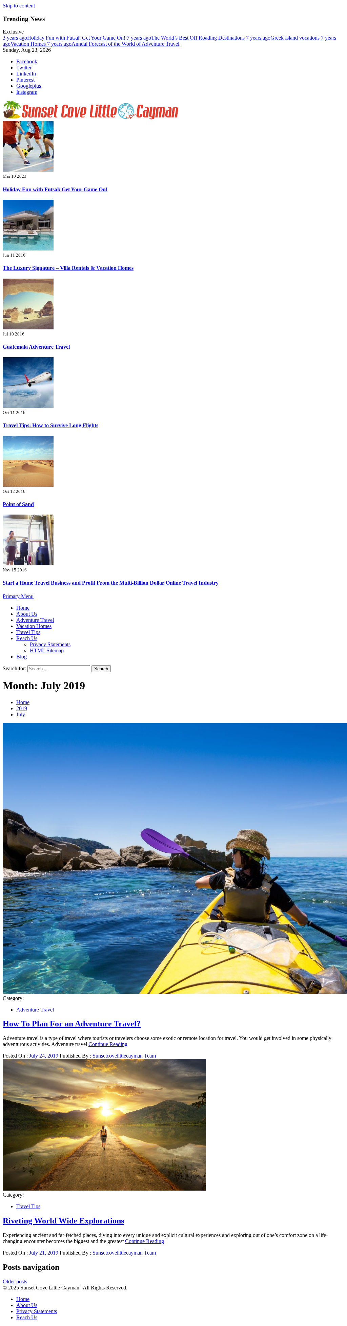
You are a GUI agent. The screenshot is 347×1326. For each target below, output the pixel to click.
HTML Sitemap (47, 650)
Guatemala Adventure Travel (36, 347)
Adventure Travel (35, 620)
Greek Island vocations (283, 38)
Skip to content (19, 5)
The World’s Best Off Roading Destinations (186, 38)
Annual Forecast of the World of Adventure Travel (113, 44)
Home (22, 608)
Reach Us (26, 638)
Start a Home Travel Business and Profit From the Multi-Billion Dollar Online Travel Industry (111, 583)
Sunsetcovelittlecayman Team (124, 1056)
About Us (26, 614)
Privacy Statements (50, 644)
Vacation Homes (34, 626)
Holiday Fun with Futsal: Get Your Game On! (65, 38)
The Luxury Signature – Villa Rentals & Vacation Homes (68, 268)
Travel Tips (28, 632)
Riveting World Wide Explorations (63, 1220)
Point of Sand (18, 504)
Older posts (15, 1281)
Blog (21, 656)
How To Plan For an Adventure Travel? (72, 1023)
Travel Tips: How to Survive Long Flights (50, 425)
